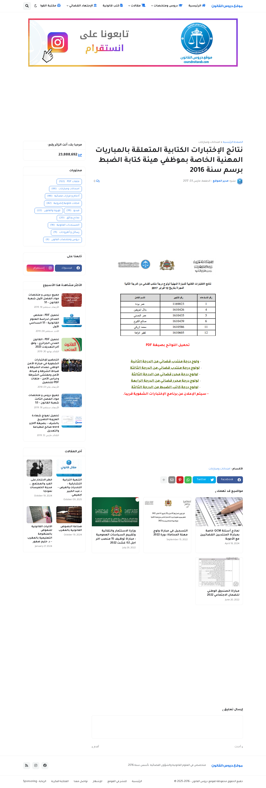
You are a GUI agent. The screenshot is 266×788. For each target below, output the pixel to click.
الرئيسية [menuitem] (195, 5)
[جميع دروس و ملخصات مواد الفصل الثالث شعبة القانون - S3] (72, 400)
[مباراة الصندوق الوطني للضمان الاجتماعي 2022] (219, 571)
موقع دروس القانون (203, 781)
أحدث (238, 746)
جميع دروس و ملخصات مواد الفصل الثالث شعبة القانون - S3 (43, 399)
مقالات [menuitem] (136, 5)
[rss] (26, 765)
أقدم (96, 746)
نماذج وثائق (69, 218)
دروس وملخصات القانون (62, 239)
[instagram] (35, 765)
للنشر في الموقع (117, 781)
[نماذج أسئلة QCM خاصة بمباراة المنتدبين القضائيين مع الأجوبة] (219, 511)
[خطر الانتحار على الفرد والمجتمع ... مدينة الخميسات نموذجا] (39, 467)
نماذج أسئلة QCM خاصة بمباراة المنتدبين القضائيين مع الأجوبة (219, 535)
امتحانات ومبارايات (209, 142)
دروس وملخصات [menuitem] (166, 5)
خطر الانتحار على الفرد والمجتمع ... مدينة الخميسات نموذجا (40, 486)
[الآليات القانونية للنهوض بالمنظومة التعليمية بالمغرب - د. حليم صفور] (39, 514)
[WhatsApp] (188, 479)
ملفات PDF (69, 181)
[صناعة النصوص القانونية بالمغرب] (69, 514)
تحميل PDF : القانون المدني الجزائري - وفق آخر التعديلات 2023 (45, 343)
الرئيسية (137, 781)
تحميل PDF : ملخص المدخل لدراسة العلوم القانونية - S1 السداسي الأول (44, 321)
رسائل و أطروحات (66, 232)
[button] (35, 6)
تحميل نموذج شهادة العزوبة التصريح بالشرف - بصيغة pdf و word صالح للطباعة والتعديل (44, 423)
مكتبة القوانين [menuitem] (46, 5)
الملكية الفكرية (60, 781)
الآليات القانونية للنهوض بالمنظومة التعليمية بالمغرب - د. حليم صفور (39, 534)
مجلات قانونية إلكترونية (63, 203)
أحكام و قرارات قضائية (63, 196)
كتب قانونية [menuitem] (111, 5)
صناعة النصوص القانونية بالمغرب (70, 528)
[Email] (171, 479)
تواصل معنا (81, 781)
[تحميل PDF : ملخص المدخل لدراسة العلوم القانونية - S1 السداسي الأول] (72, 320)
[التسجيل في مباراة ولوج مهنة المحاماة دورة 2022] (167, 511)
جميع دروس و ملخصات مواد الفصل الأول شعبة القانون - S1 (43, 299)
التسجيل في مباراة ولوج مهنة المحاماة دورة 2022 (170, 533)
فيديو (72, 210)
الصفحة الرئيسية (233, 142)
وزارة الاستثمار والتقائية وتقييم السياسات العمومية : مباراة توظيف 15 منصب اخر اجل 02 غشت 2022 (116, 537)
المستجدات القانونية (64, 225)
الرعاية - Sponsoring (34, 781)
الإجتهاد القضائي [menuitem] (81, 5)
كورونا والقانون (48, 210)
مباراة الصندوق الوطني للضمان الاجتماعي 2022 (223, 593)
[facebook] (44, 765)
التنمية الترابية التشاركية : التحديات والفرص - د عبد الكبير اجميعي (70, 488)
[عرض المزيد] (163, 479)
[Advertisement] (133, 106)
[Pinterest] (179, 479)
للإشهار (97, 781)
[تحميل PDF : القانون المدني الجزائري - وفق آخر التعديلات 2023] (72, 344)
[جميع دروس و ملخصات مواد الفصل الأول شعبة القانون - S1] (72, 300)
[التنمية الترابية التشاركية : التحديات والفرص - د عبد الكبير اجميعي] (69, 467)
